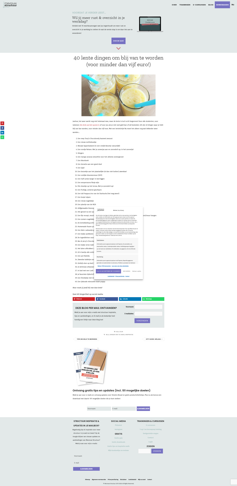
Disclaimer (123, 479)
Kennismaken (222, 5)
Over (174, 5)
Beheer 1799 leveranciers (104, 266)
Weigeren (126, 271)
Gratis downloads (118, 442)
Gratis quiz (118, 438)
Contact (127, 276)
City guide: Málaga (153, 339)
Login (150, 442)
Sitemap (87, 479)
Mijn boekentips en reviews (118, 450)
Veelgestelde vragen (150, 433)
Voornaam (130, 307)
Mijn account (142, 479)
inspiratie (129, 334)
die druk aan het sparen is (89, 125)
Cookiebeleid (111, 276)
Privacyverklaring (119, 276)
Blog (210, 5)
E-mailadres (129, 314)
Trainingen (184, 5)
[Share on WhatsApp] (2, 137)
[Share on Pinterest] (2, 123)
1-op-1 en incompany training (151, 429)
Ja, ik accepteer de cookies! (108, 271)
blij (107, 334)
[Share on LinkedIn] (2, 132)
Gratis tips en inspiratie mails (118, 446)
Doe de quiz (118, 41)
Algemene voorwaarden (99, 479)
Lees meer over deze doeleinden (120, 266)
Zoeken (157, 451)
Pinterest (118, 425)
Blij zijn (119, 331)
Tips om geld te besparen (87, 339)
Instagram (118, 429)
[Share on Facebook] (2, 128)
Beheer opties (136, 271)
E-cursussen (199, 5)
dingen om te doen (117, 334)
